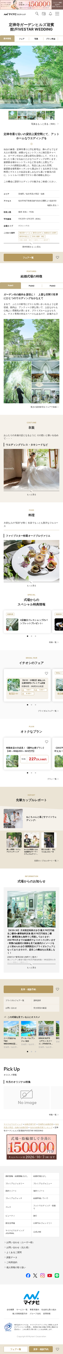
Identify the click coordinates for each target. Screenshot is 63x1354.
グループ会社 (35, 1313)
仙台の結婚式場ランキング (41, 1127)
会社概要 (10, 1309)
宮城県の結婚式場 (45, 1124)
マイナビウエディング (13, 1124)
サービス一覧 (22, 1309)
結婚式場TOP (30, 1124)
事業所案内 (34, 1309)
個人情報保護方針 (19, 1313)
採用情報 (47, 1313)
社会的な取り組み (48, 1309)
